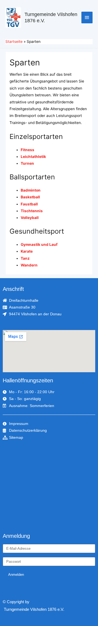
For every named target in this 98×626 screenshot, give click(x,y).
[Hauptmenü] (87, 17)
